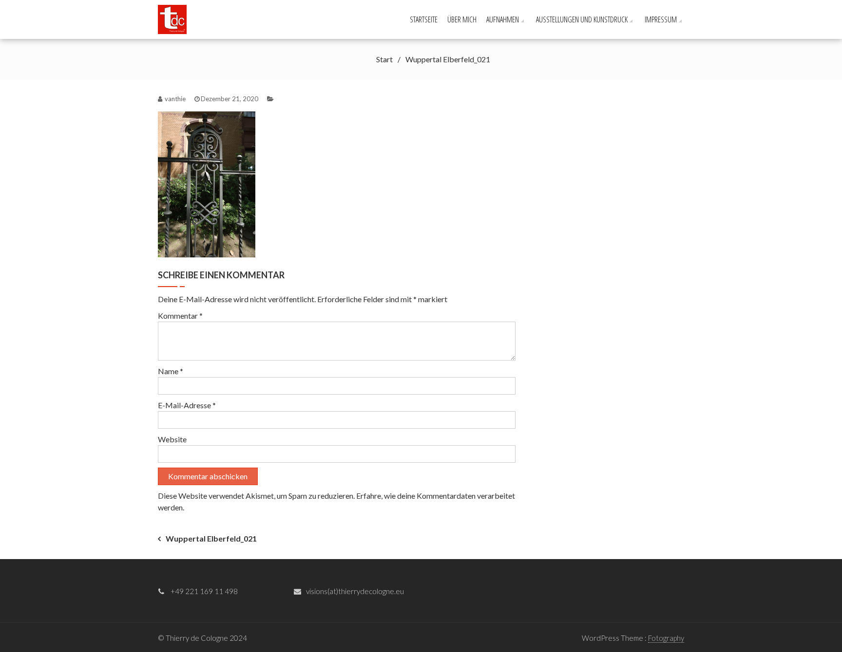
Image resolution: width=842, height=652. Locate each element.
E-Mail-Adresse (187, 405)
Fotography (666, 638)
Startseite (424, 19)
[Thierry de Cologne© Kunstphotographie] (175, 18)
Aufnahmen (502, 19)
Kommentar (180, 315)
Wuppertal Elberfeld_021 (211, 538)
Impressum (661, 19)
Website (172, 439)
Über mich (462, 19)
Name (170, 371)
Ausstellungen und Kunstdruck (582, 19)
